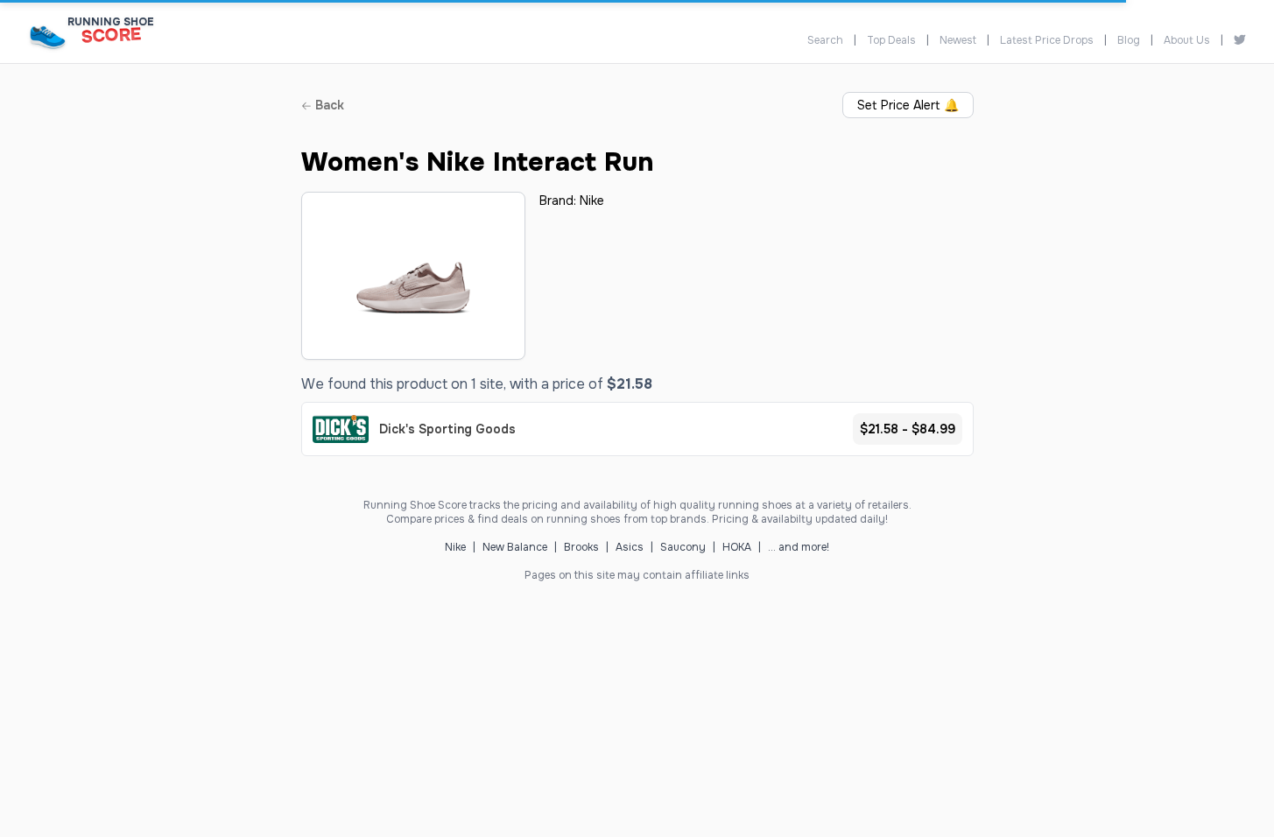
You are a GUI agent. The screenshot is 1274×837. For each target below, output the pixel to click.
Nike (592, 200)
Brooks (581, 547)
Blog (1128, 40)
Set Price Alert (908, 105)
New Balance (514, 547)
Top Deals (891, 40)
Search (825, 40)
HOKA (736, 547)
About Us (1187, 40)
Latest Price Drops (1047, 40)
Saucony (683, 547)
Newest (958, 40)
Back (328, 105)
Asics (630, 547)
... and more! (798, 547)
